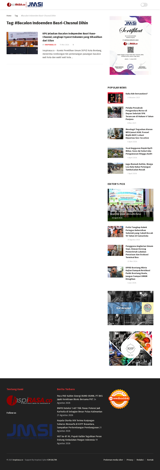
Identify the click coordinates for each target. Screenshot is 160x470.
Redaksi (140, 460)
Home (9, 16)
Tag (16, 16)
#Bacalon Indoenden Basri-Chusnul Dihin (38, 16)
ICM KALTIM (52, 460)
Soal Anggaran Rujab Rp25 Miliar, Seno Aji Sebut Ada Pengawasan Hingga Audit (139, 151)
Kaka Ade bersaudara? (137, 94)
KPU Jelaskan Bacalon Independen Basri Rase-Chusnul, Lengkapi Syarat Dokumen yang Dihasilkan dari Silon (72, 37)
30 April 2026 (116, 218)
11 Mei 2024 (64, 45)
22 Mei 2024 (132, 261)
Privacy (130, 460)
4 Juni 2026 (131, 283)
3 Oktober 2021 (133, 98)
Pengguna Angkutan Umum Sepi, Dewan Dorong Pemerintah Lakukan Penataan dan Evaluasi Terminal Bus (139, 252)
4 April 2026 (132, 158)
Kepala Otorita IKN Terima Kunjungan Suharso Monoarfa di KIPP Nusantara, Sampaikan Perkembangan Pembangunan (78, 424)
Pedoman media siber (113, 460)
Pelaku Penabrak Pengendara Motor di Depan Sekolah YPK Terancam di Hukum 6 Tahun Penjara (139, 113)
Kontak (150, 460)
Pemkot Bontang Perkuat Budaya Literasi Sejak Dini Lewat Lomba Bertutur (129, 212)
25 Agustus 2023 (133, 240)
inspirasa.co (50, 45)
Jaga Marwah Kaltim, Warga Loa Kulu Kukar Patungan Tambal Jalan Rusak (139, 167)
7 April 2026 (132, 174)
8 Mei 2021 (131, 123)
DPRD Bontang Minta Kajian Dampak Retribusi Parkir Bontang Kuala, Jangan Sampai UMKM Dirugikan (138, 273)
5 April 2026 (132, 142)
